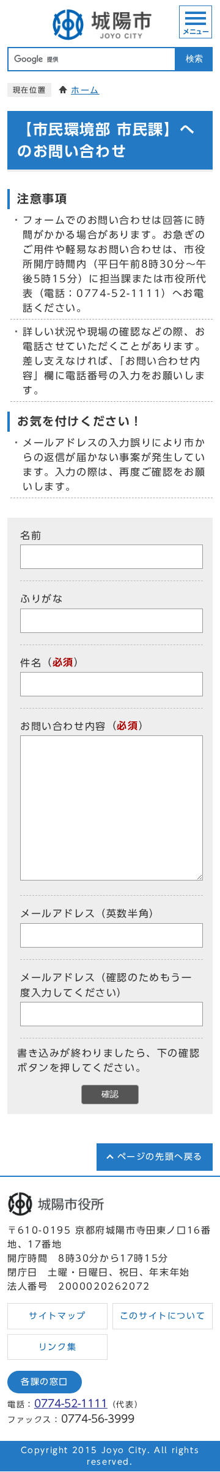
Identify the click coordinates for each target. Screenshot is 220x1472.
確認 (110, 1094)
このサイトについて (162, 1316)
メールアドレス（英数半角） (90, 914)
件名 (31, 663)
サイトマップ (57, 1316)
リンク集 (57, 1347)
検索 (194, 58)
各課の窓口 (44, 1381)
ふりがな (41, 599)
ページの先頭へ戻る (160, 1156)
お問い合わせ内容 (63, 726)
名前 (31, 535)
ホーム (85, 90)
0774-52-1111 (71, 1403)
